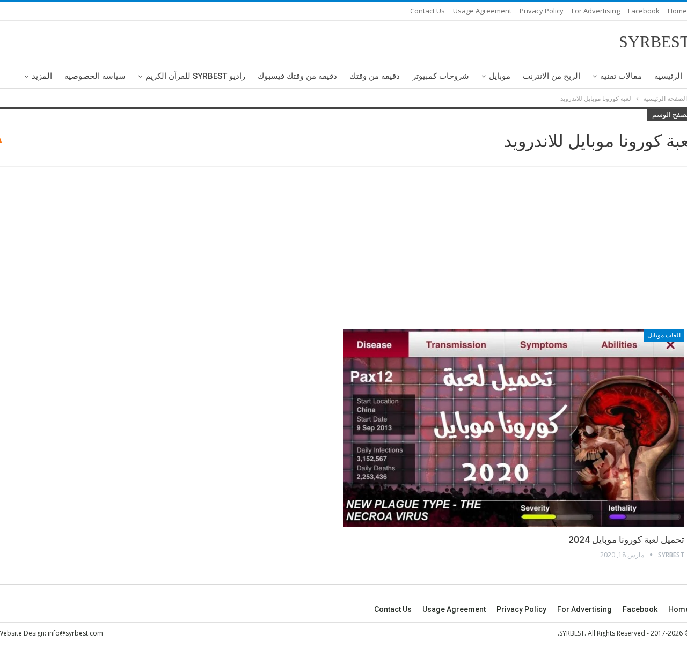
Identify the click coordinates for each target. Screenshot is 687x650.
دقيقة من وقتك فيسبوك (297, 76)
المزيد (42, 76)
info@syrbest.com (75, 633)
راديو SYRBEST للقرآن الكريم (195, 76)
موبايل (499, 76)
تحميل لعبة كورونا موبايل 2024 (626, 539)
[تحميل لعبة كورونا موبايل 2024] (514, 427)
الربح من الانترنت (551, 76)
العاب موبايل (664, 335)
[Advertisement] (343, 249)
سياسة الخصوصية (95, 76)
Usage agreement (482, 11)
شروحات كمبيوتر (440, 76)
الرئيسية (668, 76)
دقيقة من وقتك (374, 76)
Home (677, 11)
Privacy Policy (542, 11)
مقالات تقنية (621, 76)
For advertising (596, 11)
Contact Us (427, 11)
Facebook (644, 11)
